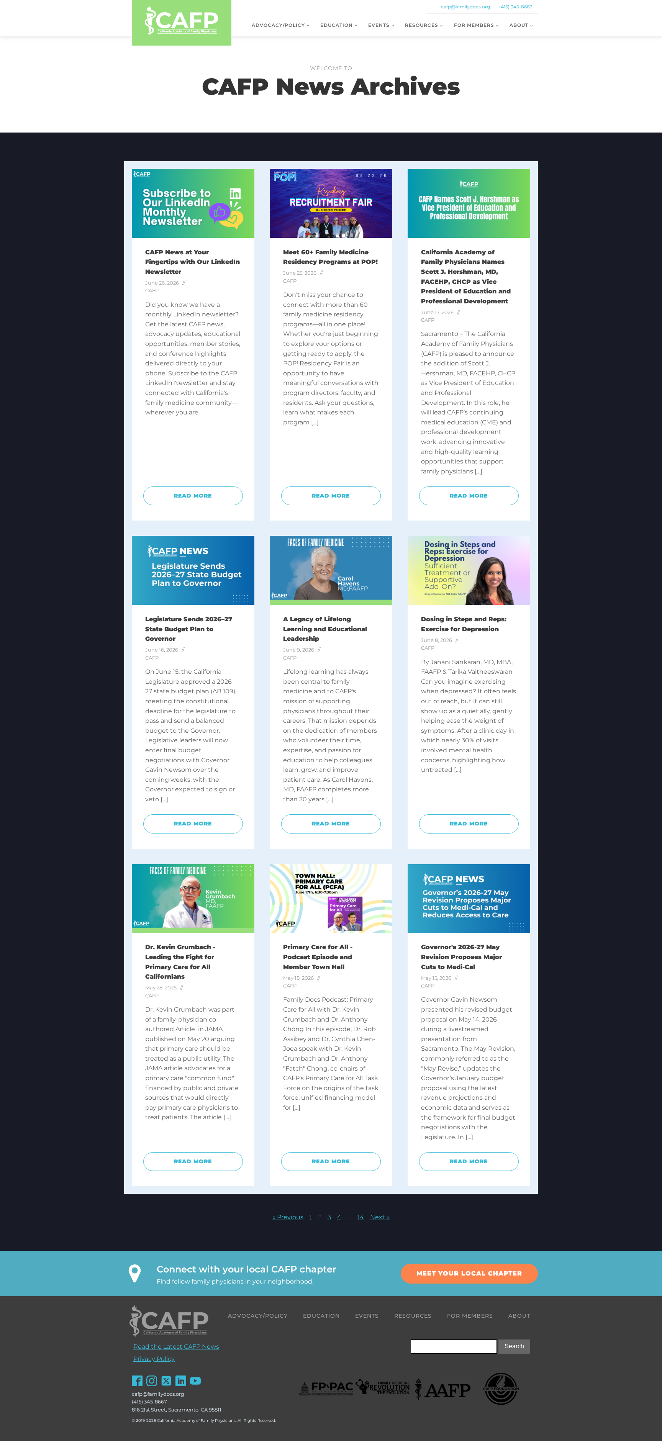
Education (336, 25)
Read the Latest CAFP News (176, 1346)
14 (360, 1217)
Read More (193, 495)
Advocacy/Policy (278, 25)
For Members (474, 25)
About (519, 25)
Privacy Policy (154, 1358)
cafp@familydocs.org (465, 7)
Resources (421, 25)
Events (379, 25)
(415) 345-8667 (515, 7)
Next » (380, 1217)
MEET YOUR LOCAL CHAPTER (469, 1273)
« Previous (287, 1217)
